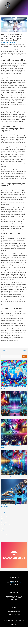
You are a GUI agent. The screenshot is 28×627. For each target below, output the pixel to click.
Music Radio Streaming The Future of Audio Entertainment (13, 476)
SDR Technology (4, 534)
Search (2, 353)
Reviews (3, 532)
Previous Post (4, 350)
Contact (14, 624)
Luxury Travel (4, 526)
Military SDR (3, 528)
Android (3, 512)
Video (2, 538)
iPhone (2, 520)
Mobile (2, 530)
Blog (14, 623)
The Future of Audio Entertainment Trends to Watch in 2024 (13, 416)
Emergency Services (5, 516)
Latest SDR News (5, 42)
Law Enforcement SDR (5, 524)
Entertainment (4, 518)
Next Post (24, 350)
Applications (4, 514)
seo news (3, 536)
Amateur (3, 510)
